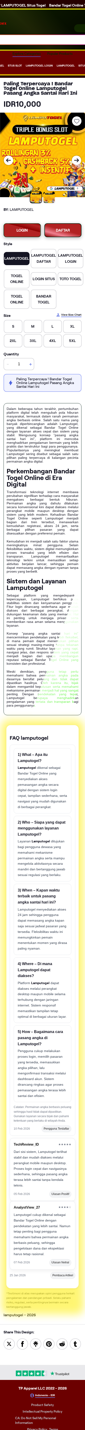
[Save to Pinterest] (49, 1344)
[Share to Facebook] (22, 1344)
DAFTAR (63, 230)
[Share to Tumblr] (75, 1344)
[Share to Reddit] (62, 1344)
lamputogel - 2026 (20, 1315)
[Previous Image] (8, 160)
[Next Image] (76, 160)
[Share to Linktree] (35, 1344)
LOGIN (22, 230)
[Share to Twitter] (9, 1344)
